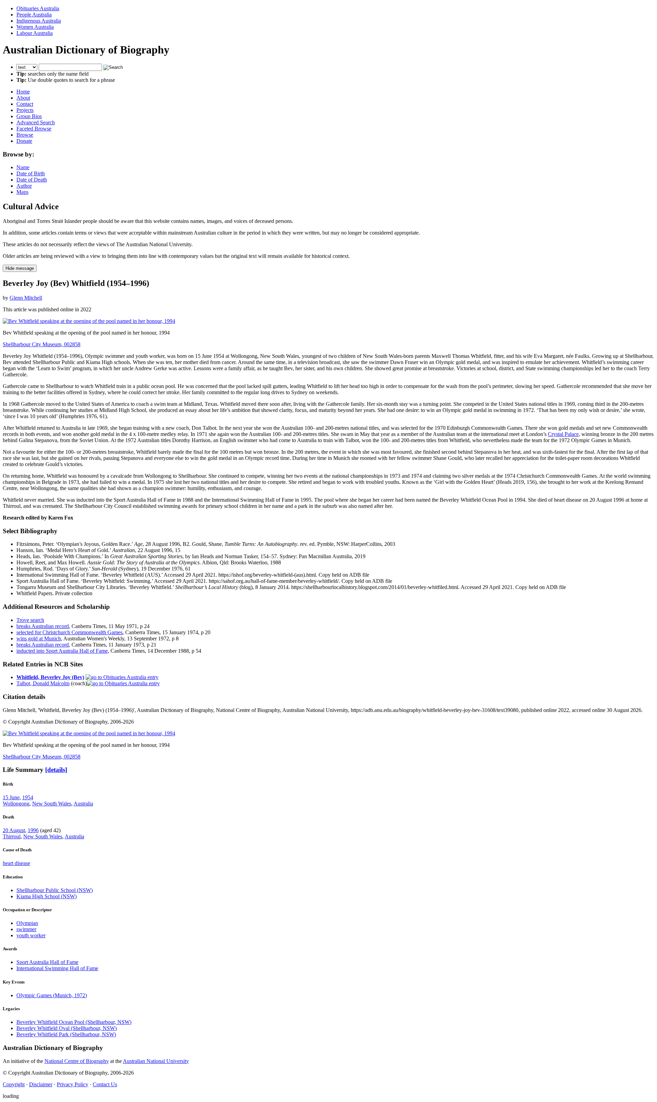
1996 (33, 830)
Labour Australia (34, 33)
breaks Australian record (42, 626)
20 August (14, 830)
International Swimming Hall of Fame (57, 968)
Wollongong (16, 803)
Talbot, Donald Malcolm (42, 683)
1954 (27, 797)
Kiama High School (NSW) (46, 896)
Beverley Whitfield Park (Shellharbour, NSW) (66, 1034)
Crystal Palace (563, 434)
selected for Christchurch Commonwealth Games (69, 632)
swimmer (26, 929)
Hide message (19, 268)
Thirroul (12, 836)
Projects (25, 110)
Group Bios (29, 116)
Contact (24, 104)
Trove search (30, 620)
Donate (24, 141)
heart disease (16, 863)
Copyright (14, 1084)
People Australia (34, 14)
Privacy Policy (72, 1084)
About (23, 98)
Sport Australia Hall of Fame (47, 962)
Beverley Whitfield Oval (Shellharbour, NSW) (66, 1028)
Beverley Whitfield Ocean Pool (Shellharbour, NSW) (73, 1022)
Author (24, 186)
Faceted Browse (33, 129)
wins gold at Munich (38, 638)
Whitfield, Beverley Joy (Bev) (50, 677)
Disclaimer (40, 1084)
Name (22, 167)
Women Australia (35, 27)
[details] (56, 769)
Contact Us (105, 1084)
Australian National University (156, 1061)
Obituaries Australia (37, 8)
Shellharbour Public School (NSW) (54, 890)
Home (23, 92)
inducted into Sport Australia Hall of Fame (62, 651)
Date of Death (31, 180)
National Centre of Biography (76, 1061)
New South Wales (51, 803)
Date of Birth (30, 173)
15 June (11, 797)
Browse (24, 135)
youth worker (31, 935)
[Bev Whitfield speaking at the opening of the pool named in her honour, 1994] (89, 321)
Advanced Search (35, 122)
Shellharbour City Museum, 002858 (41, 344)
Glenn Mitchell (26, 298)
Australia (83, 803)
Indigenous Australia (38, 21)
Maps (22, 192)
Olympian (27, 923)
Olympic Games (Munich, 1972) (51, 995)
